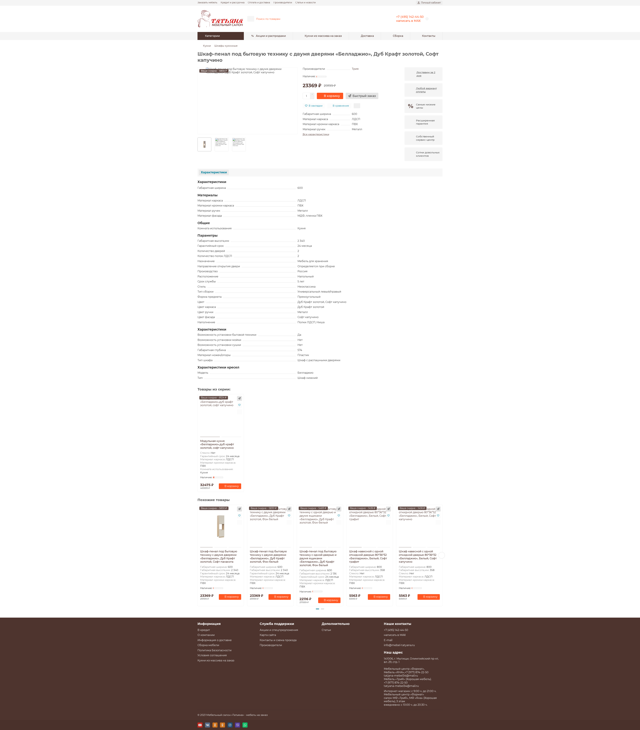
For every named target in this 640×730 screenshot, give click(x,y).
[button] (198, 555)
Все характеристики (316, 134)
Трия (355, 68)
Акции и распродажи (271, 35)
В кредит (204, 630)
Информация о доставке (215, 640)
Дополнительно (336, 624)
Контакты (428, 35)
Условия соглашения (212, 655)
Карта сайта (268, 635)
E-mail (388, 640)
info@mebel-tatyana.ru (399, 645)
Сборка (398, 35)
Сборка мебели (208, 645)
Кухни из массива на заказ (323, 35)
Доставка (367, 35)
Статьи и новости (305, 2)
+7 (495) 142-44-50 (410, 16)
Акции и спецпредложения (279, 630)
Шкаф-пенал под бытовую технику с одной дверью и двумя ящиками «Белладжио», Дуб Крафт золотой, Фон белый (318, 558)
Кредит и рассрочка (232, 2)
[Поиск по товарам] (379, 18)
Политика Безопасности (215, 650)
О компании (206, 635)
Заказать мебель (207, 2)
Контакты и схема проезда (278, 640)
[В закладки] (239, 405)
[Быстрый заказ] (239, 398)
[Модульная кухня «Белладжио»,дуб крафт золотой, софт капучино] (220, 416)
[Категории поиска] (250, 19)
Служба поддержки (277, 624)
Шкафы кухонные (226, 45)
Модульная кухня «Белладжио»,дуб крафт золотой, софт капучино (217, 444)
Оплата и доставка (259, 2)
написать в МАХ (408, 20)
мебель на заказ (257, 715)
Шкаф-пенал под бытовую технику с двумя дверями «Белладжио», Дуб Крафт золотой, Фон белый (268, 556)
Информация (209, 624)
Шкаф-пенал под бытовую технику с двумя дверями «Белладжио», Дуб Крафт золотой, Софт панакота (218, 556)
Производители (282, 2)
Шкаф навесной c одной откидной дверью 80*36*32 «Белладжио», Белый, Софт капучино (418, 556)
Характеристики (214, 172)
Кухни (207, 45)
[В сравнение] (239, 411)
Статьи (326, 630)
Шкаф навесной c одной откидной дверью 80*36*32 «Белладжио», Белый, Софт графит (368, 556)
